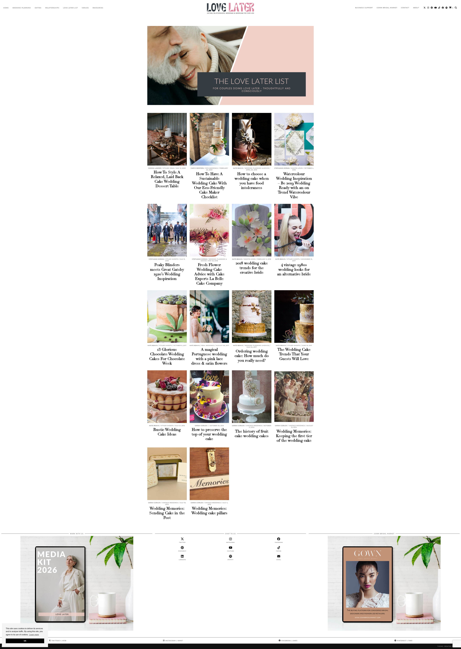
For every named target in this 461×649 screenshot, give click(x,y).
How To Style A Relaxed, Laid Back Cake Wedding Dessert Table (167, 179)
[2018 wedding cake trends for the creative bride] (251, 230)
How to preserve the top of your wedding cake (209, 434)
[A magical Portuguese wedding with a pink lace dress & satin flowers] (209, 316)
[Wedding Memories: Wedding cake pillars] (209, 473)
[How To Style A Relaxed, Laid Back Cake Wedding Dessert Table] (167, 139)
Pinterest (404, 640)
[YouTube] (435, 7)
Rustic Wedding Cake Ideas (167, 432)
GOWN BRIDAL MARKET (387, 8)
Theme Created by (448, 646)
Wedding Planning (21, 8)
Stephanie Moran (282, 168)
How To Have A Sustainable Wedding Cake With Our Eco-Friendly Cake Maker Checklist (209, 185)
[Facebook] (443, 7)
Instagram (174, 640)
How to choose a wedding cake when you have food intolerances (252, 181)
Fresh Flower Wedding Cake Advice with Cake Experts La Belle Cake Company (209, 274)
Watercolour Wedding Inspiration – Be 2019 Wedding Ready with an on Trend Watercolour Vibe (294, 185)
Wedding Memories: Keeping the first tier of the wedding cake (294, 436)
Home (6, 8)
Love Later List (70, 8)
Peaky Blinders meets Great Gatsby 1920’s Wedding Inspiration (167, 271)
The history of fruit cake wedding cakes (252, 433)
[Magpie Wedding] (230, 8)
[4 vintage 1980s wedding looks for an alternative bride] (294, 230)
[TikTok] (439, 7)
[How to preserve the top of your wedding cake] (209, 396)
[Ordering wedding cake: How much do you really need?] (251, 316)
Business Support (364, 8)
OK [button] (25, 641)
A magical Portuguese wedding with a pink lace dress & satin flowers (209, 356)
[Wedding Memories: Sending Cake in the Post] (167, 473)
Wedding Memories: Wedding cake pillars (209, 510)
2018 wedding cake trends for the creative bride (252, 268)
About (416, 8)
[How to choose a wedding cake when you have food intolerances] (251, 139)
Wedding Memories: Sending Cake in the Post (167, 513)
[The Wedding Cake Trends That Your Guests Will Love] (294, 316)
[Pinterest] (432, 7)
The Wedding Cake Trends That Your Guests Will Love (293, 354)
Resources (98, 8)
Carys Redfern (197, 168)
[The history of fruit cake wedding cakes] (251, 396)
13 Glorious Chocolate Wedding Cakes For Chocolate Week (167, 356)
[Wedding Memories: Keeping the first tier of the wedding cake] (294, 396)
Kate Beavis (238, 168)
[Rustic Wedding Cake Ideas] (167, 396)
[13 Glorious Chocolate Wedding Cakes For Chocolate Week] (167, 316)
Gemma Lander (154, 168)
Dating (38, 8)
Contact (405, 8)
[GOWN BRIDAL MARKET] (384, 630)
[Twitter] (425, 7)
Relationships (52, 8)
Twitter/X (58, 640)
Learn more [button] (34, 635)
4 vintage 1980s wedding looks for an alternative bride (294, 269)
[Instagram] (428, 7)
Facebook (289, 640)
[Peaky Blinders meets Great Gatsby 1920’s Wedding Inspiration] (167, 230)
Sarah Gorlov (201, 425)
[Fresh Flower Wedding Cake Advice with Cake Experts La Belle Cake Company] (209, 230)
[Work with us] (76, 630)
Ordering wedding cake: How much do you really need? (252, 356)
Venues (85, 8)
